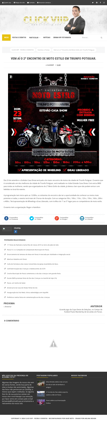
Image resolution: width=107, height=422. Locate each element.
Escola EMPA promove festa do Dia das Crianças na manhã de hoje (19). (32, 278)
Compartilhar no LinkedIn (89, 218)
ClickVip (17, 228)
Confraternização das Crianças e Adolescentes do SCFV (26, 269)
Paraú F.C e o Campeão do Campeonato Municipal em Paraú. (28, 250)
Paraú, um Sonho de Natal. (16, 283)
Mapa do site (20, 3)
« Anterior (7, 306)
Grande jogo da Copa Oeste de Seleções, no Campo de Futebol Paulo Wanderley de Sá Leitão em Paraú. (80, 310)
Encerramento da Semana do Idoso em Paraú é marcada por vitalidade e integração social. (39, 254)
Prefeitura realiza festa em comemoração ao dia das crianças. (28, 297)
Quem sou (7, 3)
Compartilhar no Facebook (13, 218)
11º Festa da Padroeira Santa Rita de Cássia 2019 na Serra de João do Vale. (33, 245)
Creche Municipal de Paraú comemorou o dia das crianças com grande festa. (34, 273)
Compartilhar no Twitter (39, 218)
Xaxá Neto (69, 418)
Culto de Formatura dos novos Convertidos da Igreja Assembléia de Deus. (32, 264)
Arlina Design (90, 418)
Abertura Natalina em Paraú (17, 259)
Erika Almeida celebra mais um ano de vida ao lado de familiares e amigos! (57, 384)
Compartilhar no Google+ (64, 218)
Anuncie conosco (44, 3)
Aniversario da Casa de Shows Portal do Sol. (22, 288)
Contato (32, 3)
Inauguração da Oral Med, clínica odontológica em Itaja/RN (27, 292)
